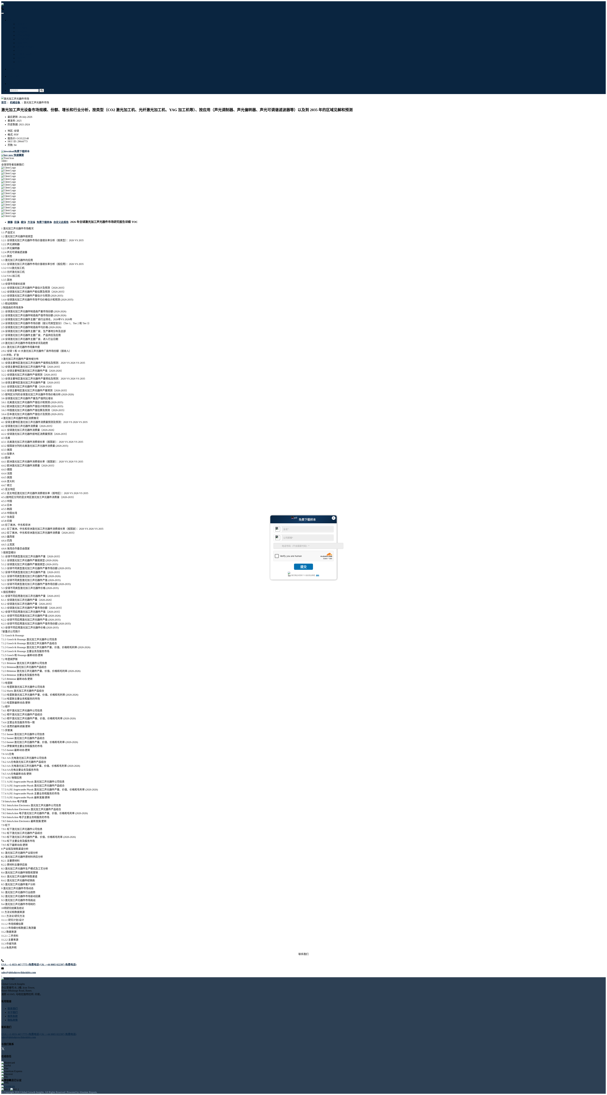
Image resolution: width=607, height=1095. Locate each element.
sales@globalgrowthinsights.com (18, 972)
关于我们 (15, 76)
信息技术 (22, 24)
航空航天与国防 (25, 46)
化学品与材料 (24, 54)
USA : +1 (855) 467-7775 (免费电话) (23, 9)
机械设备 (22, 31)
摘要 (10, 222)
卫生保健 (22, 27)
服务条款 (13, 1016)
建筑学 (20, 58)
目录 (16, 222)
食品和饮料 (23, 39)
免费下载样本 (44, 222)
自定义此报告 (61, 222)
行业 (12, 20)
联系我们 (15, 83)
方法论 (31, 222)
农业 (19, 50)
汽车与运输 (23, 35)
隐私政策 (13, 1020)
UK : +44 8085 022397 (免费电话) (61, 9)
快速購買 (18, 155)
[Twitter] (3, 1049)
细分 (23, 222)
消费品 (20, 62)
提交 (303, 567)
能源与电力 (23, 43)
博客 (12, 69)
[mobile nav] (2, 13)
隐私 (317, 575)
